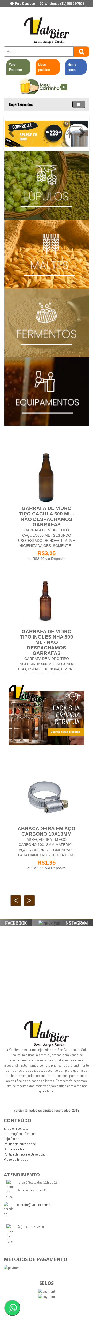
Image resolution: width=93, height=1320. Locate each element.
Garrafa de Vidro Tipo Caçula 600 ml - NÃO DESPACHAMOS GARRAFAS (46, 516)
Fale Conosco (25, 3)
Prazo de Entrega (16, 1159)
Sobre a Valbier (15, 1149)
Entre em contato (16, 1128)
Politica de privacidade (20, 1144)
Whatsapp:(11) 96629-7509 (64, 3)
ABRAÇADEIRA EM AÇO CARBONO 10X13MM (46, 831)
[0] (46, 83)
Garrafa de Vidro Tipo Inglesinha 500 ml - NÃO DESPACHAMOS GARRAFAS (46, 642)
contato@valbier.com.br (34, 1204)
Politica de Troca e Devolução (25, 1154)
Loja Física (11, 1138)
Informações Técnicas (20, 1133)
